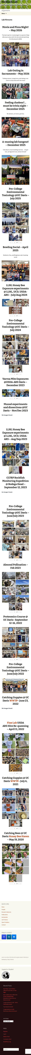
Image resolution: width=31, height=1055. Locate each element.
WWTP (13, 700)
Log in (4, 1034)
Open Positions (5, 922)
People (3, 909)
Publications (5, 914)
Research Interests (6, 912)
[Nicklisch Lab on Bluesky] (14, 936)
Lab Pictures (5, 919)
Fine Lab (12, 722)
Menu (3, 13)
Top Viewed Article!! (8, 1007)
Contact (4, 925)
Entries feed (6, 1036)
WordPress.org (7, 1041)
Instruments (5, 917)
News (3, 907)
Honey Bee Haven (19, 836)
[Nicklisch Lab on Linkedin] (9, 936)
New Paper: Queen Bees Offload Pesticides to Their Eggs (10, 990)
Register (5, 1031)
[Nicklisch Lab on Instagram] (4, 936)
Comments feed (7, 1039)
